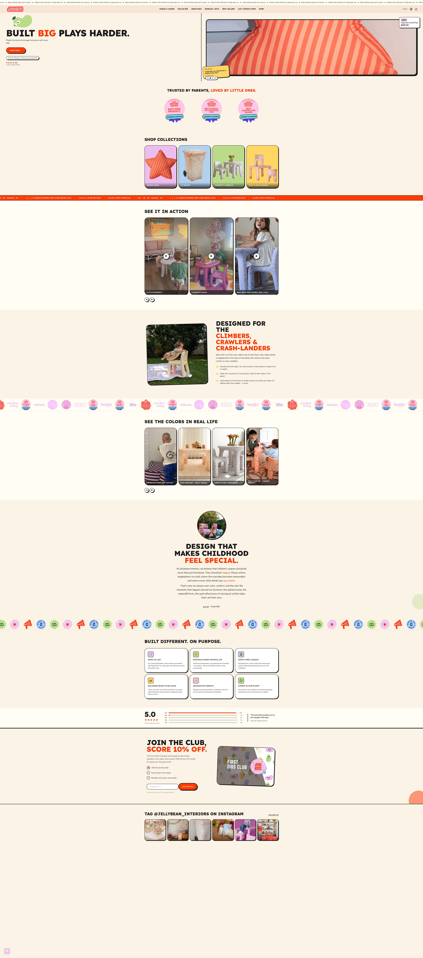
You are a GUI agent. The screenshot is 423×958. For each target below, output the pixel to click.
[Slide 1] (208, 78)
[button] (167, 9)
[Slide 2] (210, 78)
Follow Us (273, 815)
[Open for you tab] (7, 951)
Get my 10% (187, 786)
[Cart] (416, 9)
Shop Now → (16, 50)
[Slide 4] (215, 78)
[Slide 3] (212, 78)
